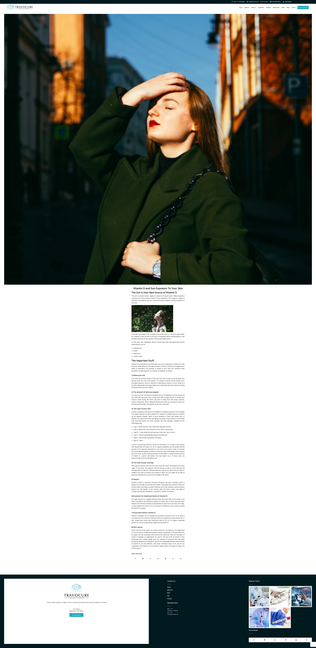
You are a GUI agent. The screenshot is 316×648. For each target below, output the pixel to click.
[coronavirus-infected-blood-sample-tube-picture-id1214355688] (280, 617)
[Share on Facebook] (135, 558)
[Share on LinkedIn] (165, 558)
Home (169, 587)
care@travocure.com (253, 1)
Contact (169, 598)
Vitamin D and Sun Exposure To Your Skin (158, 288)
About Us (170, 590)
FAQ (168, 595)
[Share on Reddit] (173, 558)
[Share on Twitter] (143, 558)
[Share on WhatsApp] (150, 558)
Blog (168, 593)
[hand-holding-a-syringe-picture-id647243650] (280, 596)
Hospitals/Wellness (276, 1)
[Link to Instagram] (180, 558)
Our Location (265, 1)
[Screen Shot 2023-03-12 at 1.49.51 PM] (158, 149)
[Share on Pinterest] (158, 558)
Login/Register (288, 1)
